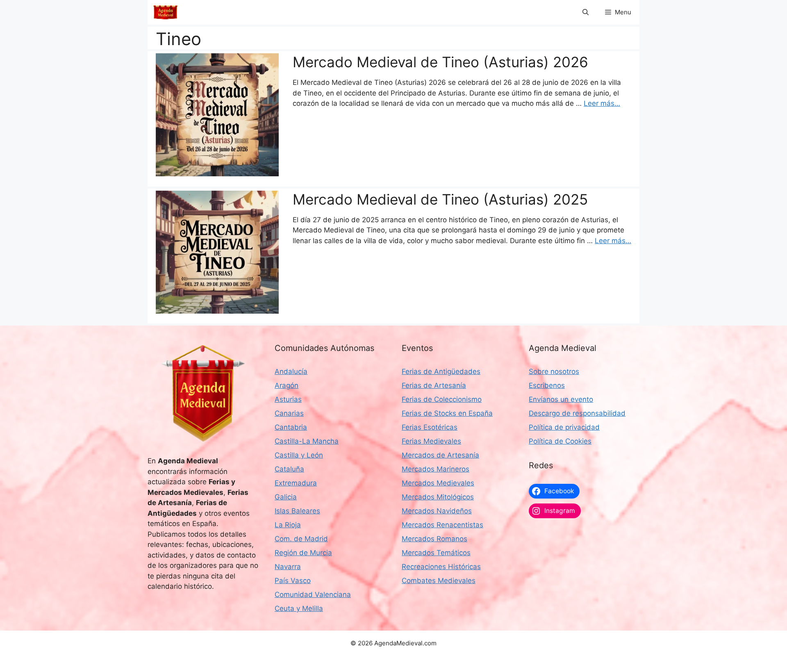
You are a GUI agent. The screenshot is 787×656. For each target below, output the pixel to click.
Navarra (288, 567)
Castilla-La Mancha (307, 441)
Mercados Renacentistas (442, 525)
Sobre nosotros (554, 371)
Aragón (286, 385)
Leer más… (602, 103)
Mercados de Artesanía (440, 455)
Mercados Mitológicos (438, 497)
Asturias (288, 399)
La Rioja (288, 525)
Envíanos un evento (561, 399)
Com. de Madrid (301, 539)
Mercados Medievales (438, 483)
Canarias (289, 413)
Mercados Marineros (435, 469)
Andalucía (291, 371)
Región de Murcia (303, 553)
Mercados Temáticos (436, 553)
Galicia (286, 497)
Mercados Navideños (437, 511)
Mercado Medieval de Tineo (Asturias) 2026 (440, 62)
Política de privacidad (564, 427)
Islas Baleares (297, 511)
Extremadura (296, 483)
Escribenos (547, 385)
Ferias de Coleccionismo (442, 399)
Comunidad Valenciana (313, 594)
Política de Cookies (560, 441)
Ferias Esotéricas (429, 427)
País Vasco (293, 580)
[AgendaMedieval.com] (166, 12)
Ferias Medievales (431, 441)
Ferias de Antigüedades (441, 371)
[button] (585, 12)
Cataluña (289, 469)
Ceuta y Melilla (299, 608)
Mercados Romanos (434, 539)
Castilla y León (299, 455)
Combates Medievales (438, 580)
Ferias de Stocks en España (447, 413)
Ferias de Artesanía (434, 385)
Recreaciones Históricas (441, 567)
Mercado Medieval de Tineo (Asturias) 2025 (440, 199)
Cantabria (291, 427)
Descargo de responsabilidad (577, 413)
